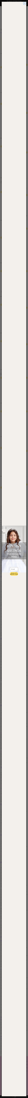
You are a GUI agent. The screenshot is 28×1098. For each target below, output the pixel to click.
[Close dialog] (24, 3)
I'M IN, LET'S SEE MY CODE (14, 573)
